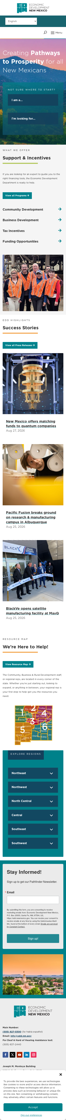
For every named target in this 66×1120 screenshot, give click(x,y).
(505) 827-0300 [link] (12, 1031)
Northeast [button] (19, 773)
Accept (33, 1107)
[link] (33, 14)
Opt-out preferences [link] (31, 1115)
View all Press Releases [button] (18, 345)
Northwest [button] (19, 787)
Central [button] (17, 815)
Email (10, 892)
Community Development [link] (23, 209)
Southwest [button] (19, 843)
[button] (60, 1074)
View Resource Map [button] (16, 664)
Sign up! (33, 938)
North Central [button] (22, 801)
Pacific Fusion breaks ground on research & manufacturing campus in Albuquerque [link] (31, 517)
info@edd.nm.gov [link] (21, 1036)
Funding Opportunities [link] (20, 241)
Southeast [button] (19, 829)
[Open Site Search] (45, 32)
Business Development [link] (21, 220)
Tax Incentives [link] (14, 231)
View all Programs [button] (15, 195)
